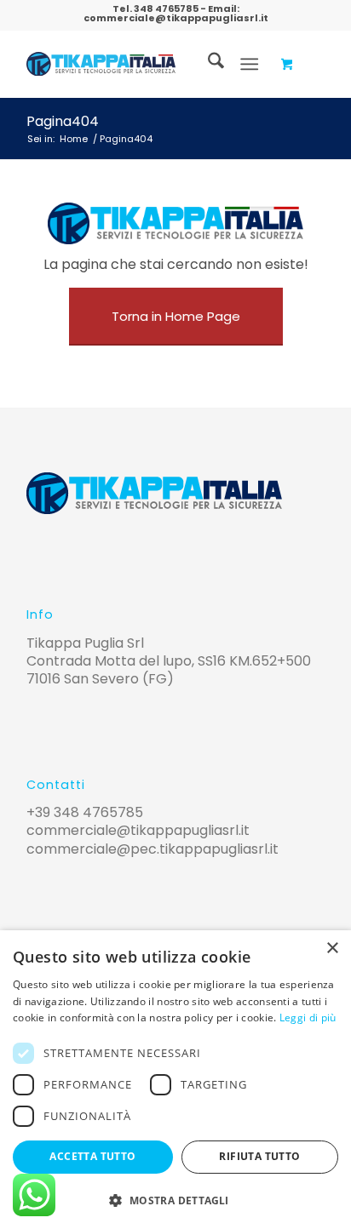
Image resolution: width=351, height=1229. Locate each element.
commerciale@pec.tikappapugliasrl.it (152, 849)
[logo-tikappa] (101, 64)
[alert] (175, 1079)
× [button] (331, 948)
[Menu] (249, 63)
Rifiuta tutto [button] (259, 1156)
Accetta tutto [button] (92, 1156)
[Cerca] (207, 64)
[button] (175, 1200)
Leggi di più (308, 1017)
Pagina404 (62, 121)
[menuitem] (207, 64)
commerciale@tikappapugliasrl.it (175, 18)
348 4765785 (166, 8)
